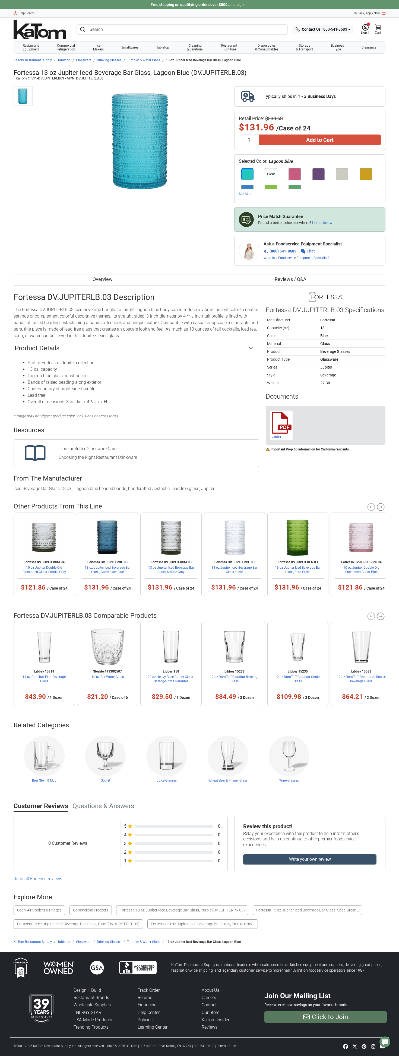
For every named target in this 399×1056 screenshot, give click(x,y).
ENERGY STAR (87, 1012)
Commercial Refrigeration (65, 47)
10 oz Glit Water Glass (107, 677)
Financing (147, 1004)
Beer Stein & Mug (44, 780)
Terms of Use (226, 1046)
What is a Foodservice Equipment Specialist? (296, 258)
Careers (209, 997)
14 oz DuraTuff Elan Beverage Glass (44, 679)
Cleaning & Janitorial (195, 47)
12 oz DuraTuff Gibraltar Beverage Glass (234, 679)
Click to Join (330, 1017)
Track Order (149, 990)
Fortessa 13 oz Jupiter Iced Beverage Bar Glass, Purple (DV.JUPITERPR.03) (182, 910)
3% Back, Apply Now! (367, 13)
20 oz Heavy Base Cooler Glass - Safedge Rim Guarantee (171, 679)
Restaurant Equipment (31, 47)
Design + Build (87, 990)
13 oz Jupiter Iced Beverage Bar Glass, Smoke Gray (171, 570)
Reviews (209, 1027)
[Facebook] (345, 1046)
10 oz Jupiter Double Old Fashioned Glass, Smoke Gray (44, 570)
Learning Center (152, 1027)
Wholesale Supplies (92, 1004)
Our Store (210, 1012)
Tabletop (162, 47)
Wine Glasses (289, 780)
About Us (210, 990)
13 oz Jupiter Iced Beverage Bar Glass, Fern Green (298, 570)
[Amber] (365, 174)
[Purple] (318, 174)
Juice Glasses (167, 780)
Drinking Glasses (109, 60)
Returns (145, 997)
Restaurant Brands (91, 997)
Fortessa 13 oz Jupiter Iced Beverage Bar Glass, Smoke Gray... (202, 924)
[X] (354, 1046)
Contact (209, 1004)
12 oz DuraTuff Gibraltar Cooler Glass (298, 679)
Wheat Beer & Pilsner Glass (228, 780)
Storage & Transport (304, 47)
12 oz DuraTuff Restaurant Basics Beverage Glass (361, 679)
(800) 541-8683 (283, 251)
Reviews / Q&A (290, 279)
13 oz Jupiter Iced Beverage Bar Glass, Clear (234, 570)
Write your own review (310, 859)
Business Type (337, 47)
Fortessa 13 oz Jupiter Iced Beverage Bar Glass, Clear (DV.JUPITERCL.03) (78, 924)
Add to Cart (320, 140)
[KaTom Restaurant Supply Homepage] (40, 29)
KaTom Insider (215, 1019)
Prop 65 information (300, 449)
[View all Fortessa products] (325, 296)
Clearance (369, 47)
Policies (145, 1019)
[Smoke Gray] (342, 174)
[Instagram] (373, 1046)
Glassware (83, 60)
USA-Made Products (93, 1019)
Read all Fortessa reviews (38, 878)
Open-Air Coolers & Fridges (39, 910)
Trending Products (91, 1027)
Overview (103, 279)
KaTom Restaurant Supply (33, 60)
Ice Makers (98, 47)
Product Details (37, 348)
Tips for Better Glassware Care (87, 448)
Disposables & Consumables (266, 47)
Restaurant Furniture (229, 47)
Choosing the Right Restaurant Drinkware (98, 457)
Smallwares (129, 47)
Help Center (26, 13)
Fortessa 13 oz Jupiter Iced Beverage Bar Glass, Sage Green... (307, 910)
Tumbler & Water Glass (143, 60)
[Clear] (271, 174)
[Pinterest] (364, 1046)
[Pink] (294, 174)
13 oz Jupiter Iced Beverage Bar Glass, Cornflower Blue (108, 570)
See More (245, 194)
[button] (365, 29)
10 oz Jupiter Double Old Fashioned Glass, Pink (361, 570)
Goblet (105, 780)
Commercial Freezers (90, 910)
